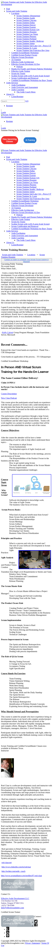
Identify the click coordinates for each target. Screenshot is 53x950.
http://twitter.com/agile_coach (13, 871)
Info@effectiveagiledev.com (12, 908)
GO (26, 101)
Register (9, 106)
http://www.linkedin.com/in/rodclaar (16, 867)
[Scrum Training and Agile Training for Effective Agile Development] (26, 4)
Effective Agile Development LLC (15, 898)
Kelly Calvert (7, 332)
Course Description (9, 394)
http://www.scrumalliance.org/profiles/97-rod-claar (21, 876)
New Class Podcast (9, 398)
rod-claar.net (7, 862)
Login (3, 112)
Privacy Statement (32, 943)
